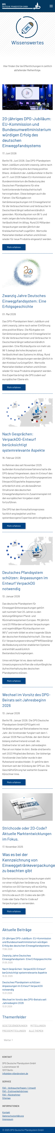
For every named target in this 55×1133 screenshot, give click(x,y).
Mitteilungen (38, 1025)
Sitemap (6, 1098)
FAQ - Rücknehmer (11, 1094)
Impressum (7, 1119)
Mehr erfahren (14, 247)
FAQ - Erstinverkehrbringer (15, 1091)
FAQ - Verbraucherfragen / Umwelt (19, 1087)
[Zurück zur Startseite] (21, 6)
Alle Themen (36, 1030)
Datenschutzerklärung (13, 1115)
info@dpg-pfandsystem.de (15, 1073)
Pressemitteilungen (14, 1030)
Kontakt (6, 1112)
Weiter (7, 1039)
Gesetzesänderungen (14, 1025)
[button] (51, 6)
